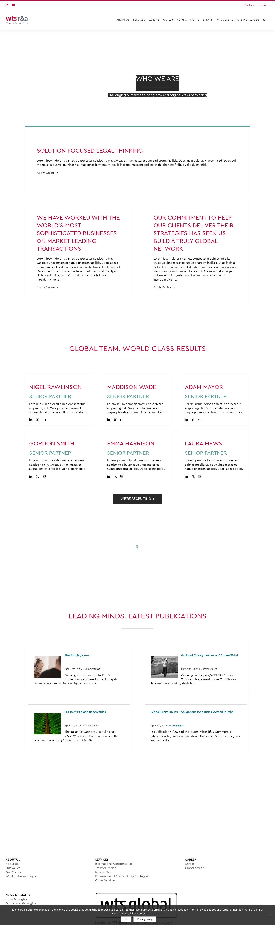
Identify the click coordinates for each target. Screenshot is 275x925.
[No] (270, 915)
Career (189, 863)
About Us (12, 863)
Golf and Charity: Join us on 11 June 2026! (209, 655)
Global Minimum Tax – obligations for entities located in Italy (192, 711)
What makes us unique (21, 876)
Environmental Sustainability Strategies (122, 876)
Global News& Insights (21, 903)
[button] (264, 20)
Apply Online (47, 172)
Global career (194, 867)
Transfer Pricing (105, 867)
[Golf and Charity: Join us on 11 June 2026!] (164, 667)
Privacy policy (155, 913)
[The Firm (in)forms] (47, 667)
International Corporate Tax (113, 863)
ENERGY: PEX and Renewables (85, 711)
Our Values (13, 867)
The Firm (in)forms (77, 655)
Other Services (105, 880)
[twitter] (37, 419)
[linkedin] (30, 419)
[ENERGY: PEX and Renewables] (47, 724)
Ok (126, 919)
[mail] (44, 419)
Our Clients (13, 872)
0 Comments (176, 725)
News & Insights (16, 899)
